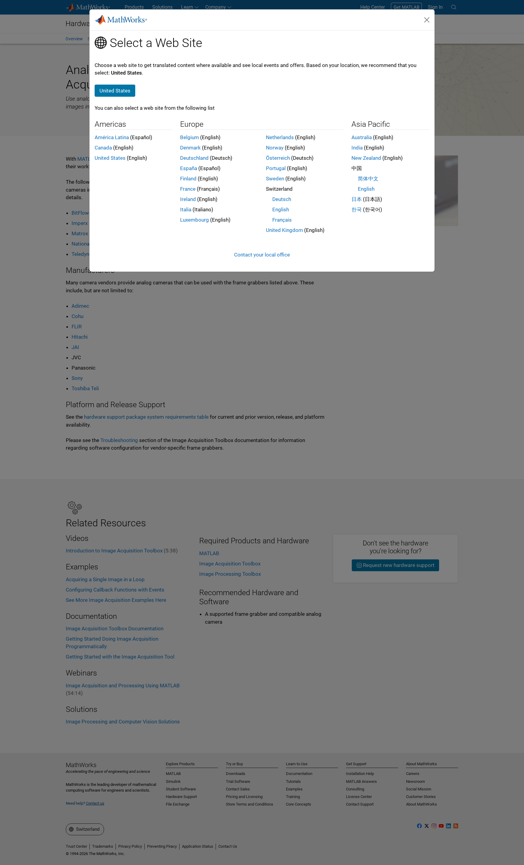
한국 (356, 209)
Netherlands (280, 137)
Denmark (190, 148)
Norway (275, 148)
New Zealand (366, 158)
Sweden (275, 179)
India (357, 148)
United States (110, 158)
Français (282, 220)
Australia (361, 137)
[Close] (427, 20)
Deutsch (281, 199)
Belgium (189, 137)
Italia (185, 209)
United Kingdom (284, 230)
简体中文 (368, 179)
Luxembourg (194, 220)
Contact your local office (262, 255)
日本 (356, 199)
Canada (103, 148)
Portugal (276, 168)
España (188, 168)
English (280, 209)
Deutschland (194, 158)
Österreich (278, 158)
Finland (188, 179)
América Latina (112, 137)
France (188, 189)
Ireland (188, 199)
